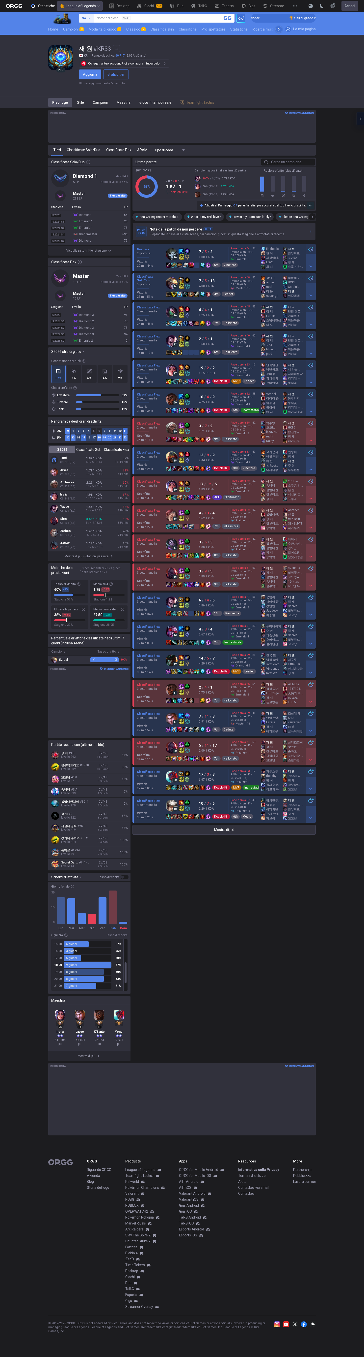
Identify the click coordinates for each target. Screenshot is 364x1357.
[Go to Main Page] (14, 6)
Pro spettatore (213, 29)
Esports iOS (188, 1235)
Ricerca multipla (265, 29)
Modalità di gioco (104, 29)
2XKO (129, 1259)
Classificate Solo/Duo (89, 450)
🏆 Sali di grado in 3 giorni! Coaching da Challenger (296, 18)
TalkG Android (190, 1217)
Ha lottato (230, 323)
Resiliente (230, 352)
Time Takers (135, 1265)
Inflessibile (231, 526)
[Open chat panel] (360, 118)
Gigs (128, 1301)
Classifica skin (162, 29)
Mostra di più (224, 830)
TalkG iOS (186, 1223)
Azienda (93, 1176)
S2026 (62, 450)
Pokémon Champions (142, 1188)
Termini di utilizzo (252, 1176)
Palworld (132, 1182)
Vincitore (230, 265)
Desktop (131, 1271)
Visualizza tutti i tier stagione (86, 250)
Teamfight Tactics (139, 1176)
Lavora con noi (304, 1182)
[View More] (295, 6)
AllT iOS (185, 1188)
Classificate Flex (116, 450)
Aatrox (65, 543)
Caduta (229, 729)
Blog (90, 1182)
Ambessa (67, 482)
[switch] (113, 877)
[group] (89, 965)
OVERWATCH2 (136, 1211)
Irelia (63, 494)
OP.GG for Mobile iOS (195, 1176)
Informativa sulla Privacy (258, 1170)
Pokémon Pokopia (139, 1217)
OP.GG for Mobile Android (198, 1170)
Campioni (73, 29)
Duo (128, 1283)
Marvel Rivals (135, 1223)
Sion (63, 519)
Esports (131, 1295)
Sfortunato (232, 497)
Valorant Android (192, 1193)
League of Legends (81, 6)
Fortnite (131, 1247)
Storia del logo (98, 1188)
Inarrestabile (251, 410)
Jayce (64, 470)
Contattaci (246, 1193)
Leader (228, 294)
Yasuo (64, 506)
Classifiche (188, 29)
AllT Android (188, 1182)
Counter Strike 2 (138, 1241)
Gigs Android (189, 1205)
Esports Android (191, 1229)
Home (53, 29)
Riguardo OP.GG (99, 1170)
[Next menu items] (278, 29)
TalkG (129, 1289)
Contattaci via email (253, 1188)
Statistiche (239, 29)
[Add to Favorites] (116, 48)
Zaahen (65, 531)
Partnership (302, 1170)
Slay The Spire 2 (138, 1235)
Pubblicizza (302, 1176)
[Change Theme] (322, 6)
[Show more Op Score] (310, 205)
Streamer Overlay (139, 1307)
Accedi (349, 6)
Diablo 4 (131, 1253)
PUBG (129, 1199)
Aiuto (242, 1182)
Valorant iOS (189, 1199)
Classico (135, 29)
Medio (247, 816)
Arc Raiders (134, 1229)
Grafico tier (116, 74)
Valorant (132, 1193)
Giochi (130, 1277)
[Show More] (311, 6)
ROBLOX (132, 1205)
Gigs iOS (185, 1211)
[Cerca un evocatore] (227, 18)
